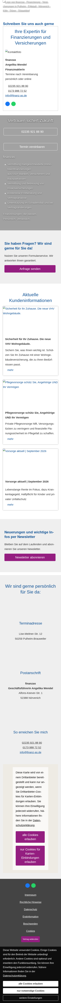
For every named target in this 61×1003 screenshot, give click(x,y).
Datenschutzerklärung (14, 975)
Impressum (30, 895)
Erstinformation (30, 916)
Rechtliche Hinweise (30, 902)
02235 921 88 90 (18, 85)
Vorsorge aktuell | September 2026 (27, 481)
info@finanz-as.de (16, 95)
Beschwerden (30, 924)
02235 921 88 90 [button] (32, 131)
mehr (10, 370)
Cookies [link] (30, 931)
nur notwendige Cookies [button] (30, 991)
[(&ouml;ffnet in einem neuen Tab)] (30, 320)
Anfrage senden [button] (30, 268)
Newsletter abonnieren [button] (30, 557)
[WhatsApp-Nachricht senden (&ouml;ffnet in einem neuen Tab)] (13, 104)
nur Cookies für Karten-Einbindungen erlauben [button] (30, 855)
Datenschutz (30, 909)
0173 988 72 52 (17, 90)
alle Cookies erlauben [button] (30, 837)
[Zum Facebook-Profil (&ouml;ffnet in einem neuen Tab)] (7, 104)
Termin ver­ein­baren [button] (32, 146)
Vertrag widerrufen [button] (30, 939)
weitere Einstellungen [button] (30, 998)
